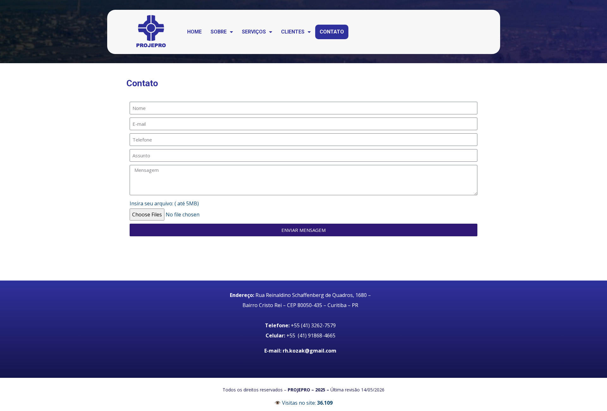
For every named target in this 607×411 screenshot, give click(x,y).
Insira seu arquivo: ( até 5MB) (164, 203)
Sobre (219, 32)
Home (194, 32)
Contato (332, 32)
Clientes (292, 32)
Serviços (254, 32)
